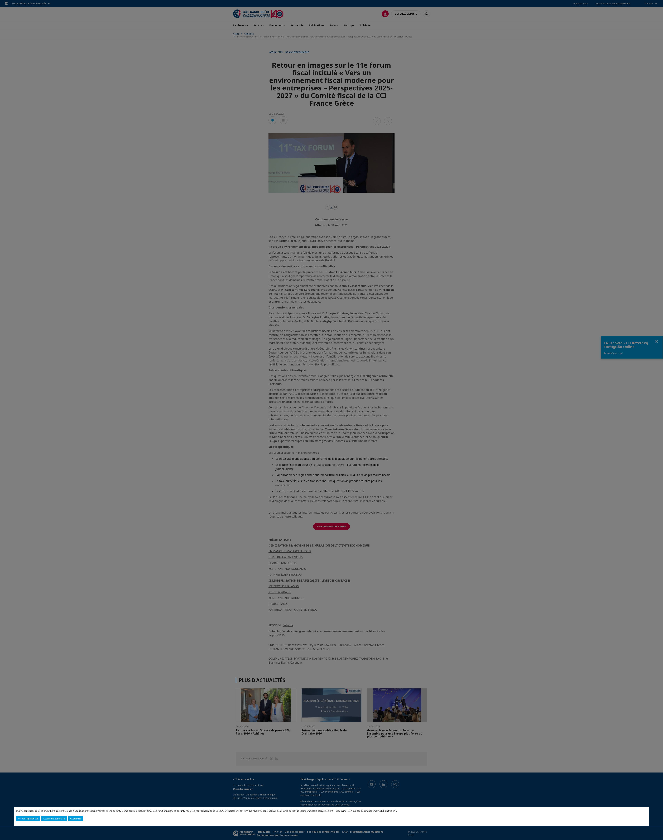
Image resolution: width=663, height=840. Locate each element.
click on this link (388, 810)
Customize (75, 818)
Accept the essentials (54, 818)
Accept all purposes (28, 818)
